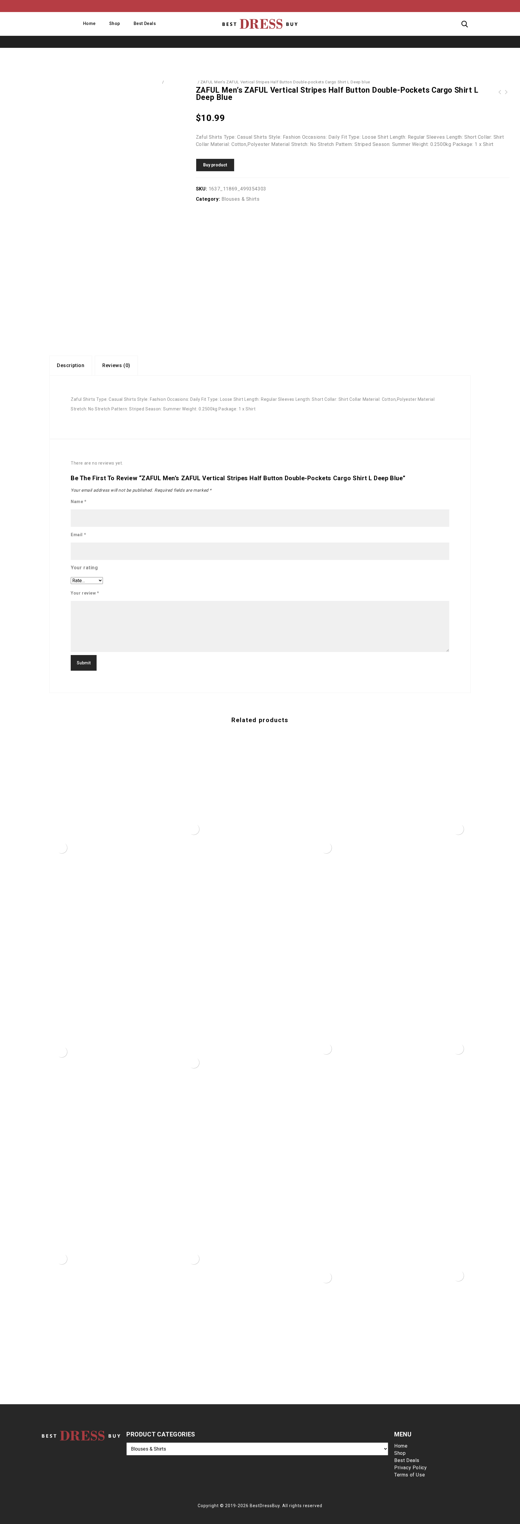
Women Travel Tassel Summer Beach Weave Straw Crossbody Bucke (506, 92)
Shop (114, 23)
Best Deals (145, 23)
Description (71, 365)
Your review (85, 593)
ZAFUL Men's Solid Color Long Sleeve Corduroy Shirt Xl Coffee (500, 92)
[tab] (70, 366)
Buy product (215, 164)
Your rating (84, 567)
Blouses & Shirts (181, 82)
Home (89, 23)
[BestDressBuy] (260, 24)
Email (78, 534)
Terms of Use (409, 1475)
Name (79, 501)
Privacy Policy (410, 1467)
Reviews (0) (116, 365)
